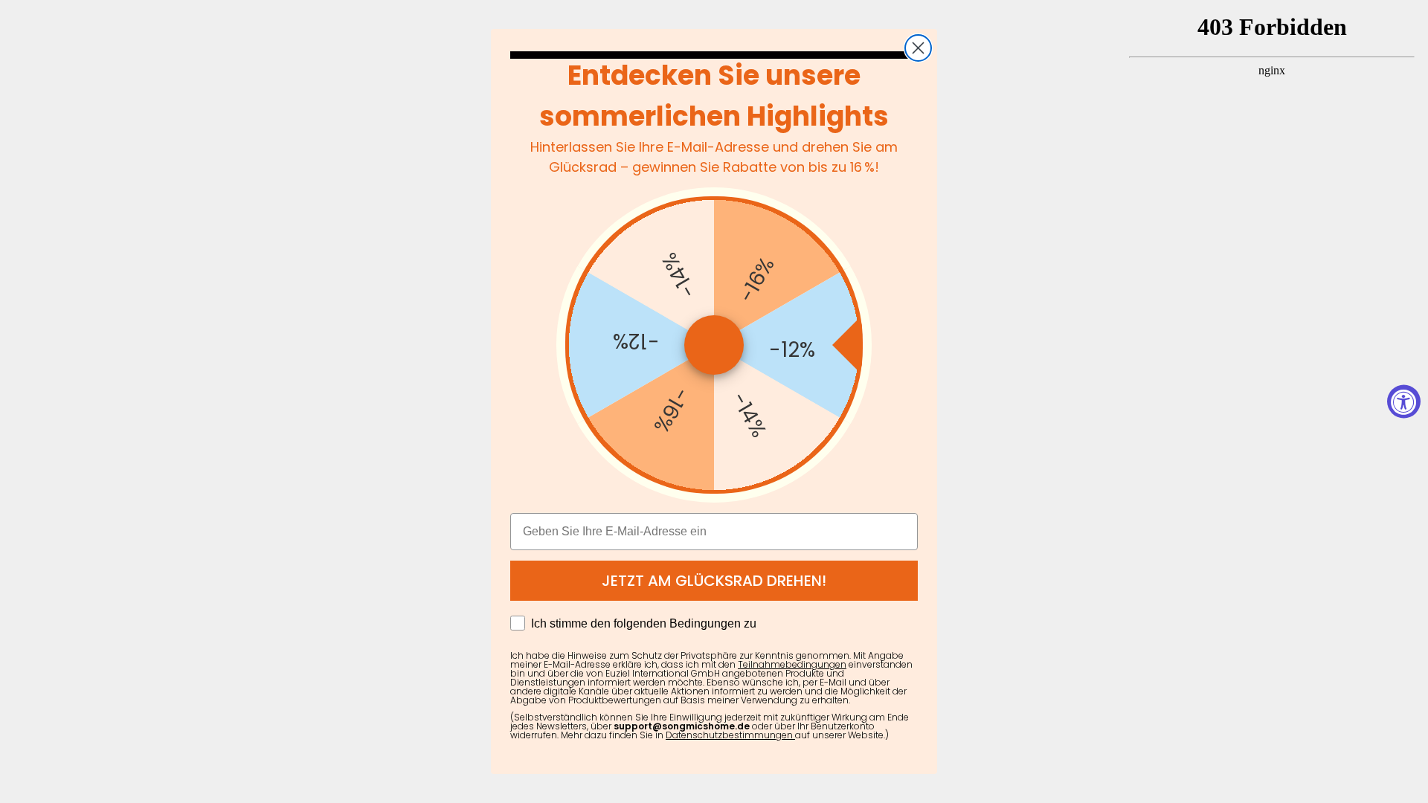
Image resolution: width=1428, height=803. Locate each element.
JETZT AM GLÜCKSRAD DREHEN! (714, 580)
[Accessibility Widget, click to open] (1404, 402)
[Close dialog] (918, 48)
